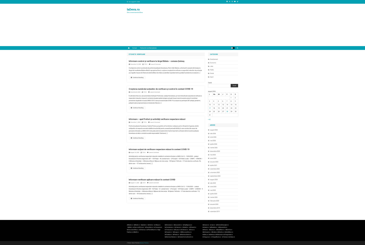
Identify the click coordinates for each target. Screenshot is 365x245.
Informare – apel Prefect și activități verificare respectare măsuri (157, 119)
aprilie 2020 (213, 194)
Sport (211, 77)
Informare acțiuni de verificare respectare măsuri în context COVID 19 (159, 149)
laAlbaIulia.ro (213, 227)
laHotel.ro (150, 225)
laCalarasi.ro (184, 229)
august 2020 (214, 179)
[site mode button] (233, 48)
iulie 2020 (213, 183)
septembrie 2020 (215, 176)
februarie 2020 (214, 201)
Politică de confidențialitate (148, 48)
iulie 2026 (213, 133)
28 (227, 111)
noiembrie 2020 (215, 169)
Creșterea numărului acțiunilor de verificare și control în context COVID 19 (161, 89)
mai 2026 (213, 140)
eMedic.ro (130, 225)
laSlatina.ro (212, 234)
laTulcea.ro (225, 237)
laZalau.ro (232, 237)
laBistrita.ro (228, 229)
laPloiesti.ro (192, 227)
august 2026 (214, 130)
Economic (213, 63)
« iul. (209, 119)
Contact (134, 48)
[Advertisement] (182, 31)
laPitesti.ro (176, 234)
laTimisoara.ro (169, 229)
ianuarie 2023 (214, 162)
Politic (212, 70)
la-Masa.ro (157, 225)
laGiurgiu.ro (176, 232)
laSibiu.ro (205, 234)
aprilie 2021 (213, 165)
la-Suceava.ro (158, 227)
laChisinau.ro (143, 229)
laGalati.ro (185, 227)
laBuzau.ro (177, 229)
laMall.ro (130, 227)
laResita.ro (221, 232)
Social (212, 73)
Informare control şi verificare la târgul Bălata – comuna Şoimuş (156, 61)
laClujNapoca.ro (187, 225)
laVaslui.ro (206, 227)
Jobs (211, 66)
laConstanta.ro (169, 227)
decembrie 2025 (215, 151)
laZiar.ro (135, 227)
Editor (146, 64)
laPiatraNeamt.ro (152, 229)
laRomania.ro (169, 225)
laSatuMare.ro (229, 232)
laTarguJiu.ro (207, 237)
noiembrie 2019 (215, 211)
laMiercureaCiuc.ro (186, 232)
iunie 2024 (213, 158)
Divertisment (214, 59)
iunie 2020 (213, 186)
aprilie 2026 (213, 144)
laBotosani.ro (206, 232)
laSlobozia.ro (219, 234)
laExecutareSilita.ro (132, 229)
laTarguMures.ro (216, 237)
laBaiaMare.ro (220, 229)
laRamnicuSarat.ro (185, 234)
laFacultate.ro (149, 227)
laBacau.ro (212, 229)
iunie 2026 (213, 137)
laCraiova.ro (178, 227)
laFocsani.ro (168, 232)
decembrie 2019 (215, 208)
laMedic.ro (137, 225)
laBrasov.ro (206, 225)
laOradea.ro (168, 234)
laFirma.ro (141, 227)
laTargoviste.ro (228, 234)
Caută (210, 82)
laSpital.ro (144, 225)
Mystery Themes (144, 243)
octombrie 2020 (215, 172)
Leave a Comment (156, 64)
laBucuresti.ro (178, 225)
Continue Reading (138, 77)
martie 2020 (213, 197)
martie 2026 (213, 147)
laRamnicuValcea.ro (171, 237)
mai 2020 (213, 190)
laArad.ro (205, 229)
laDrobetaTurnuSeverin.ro (185, 237)
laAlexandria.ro (222, 227)
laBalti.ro (136, 232)
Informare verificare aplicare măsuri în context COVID (152, 180)
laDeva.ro (133, 9)
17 (210, 108)
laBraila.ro (214, 232)
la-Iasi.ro (212, 225)
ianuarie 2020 (214, 204)
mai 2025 (213, 155)
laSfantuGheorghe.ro (222, 225)
